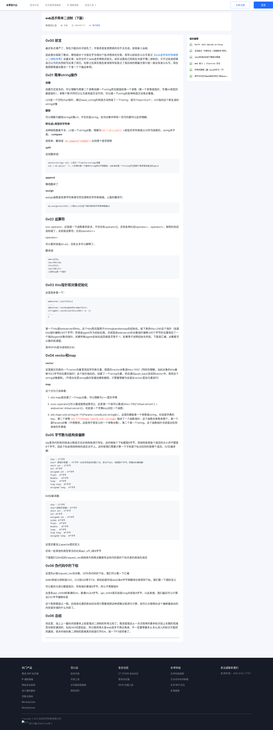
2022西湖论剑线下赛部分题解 (207, 57)
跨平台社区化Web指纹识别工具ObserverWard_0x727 (212, 76)
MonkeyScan (28, 707)
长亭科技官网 (177, 673)
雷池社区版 (124, 679)
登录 (263, 5)
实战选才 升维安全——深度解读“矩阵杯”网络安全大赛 (212, 51)
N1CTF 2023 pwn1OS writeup (209, 44)
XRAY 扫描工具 (125, 685)
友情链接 (174, 690)
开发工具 (75, 679)
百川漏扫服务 (28, 690)
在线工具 (89, 5)
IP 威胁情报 (73, 5)
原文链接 (96, 25)
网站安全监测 (28, 685)
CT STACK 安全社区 (128, 673)
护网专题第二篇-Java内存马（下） (210, 70)
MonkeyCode (28, 702)
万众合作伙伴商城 (179, 679)
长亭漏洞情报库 (53, 5)
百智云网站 (27, 696)
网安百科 (75, 690)
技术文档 (75, 673)
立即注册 (240, 5)
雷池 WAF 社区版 (30, 673)
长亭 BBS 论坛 (177, 685)
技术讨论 (34, 5)
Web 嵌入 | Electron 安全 (207, 63)
